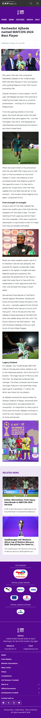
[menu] (37, 3)
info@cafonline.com (31, 649)
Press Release (6, 659)
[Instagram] (14, 703)
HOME (4, 19)
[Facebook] (3, 703)
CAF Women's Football (9, 680)
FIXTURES (20, 19)
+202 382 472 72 (10, 649)
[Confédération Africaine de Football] (9, 3)
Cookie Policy (19, 710)
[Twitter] (9, 703)
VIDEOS (30, 19)
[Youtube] (19, 703)
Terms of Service (31, 710)
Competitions (6, 676)
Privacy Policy (9, 710)
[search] (31, 3)
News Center (6, 667)
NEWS (11, 19)
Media (3, 655)
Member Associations (9, 663)
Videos (3, 672)
